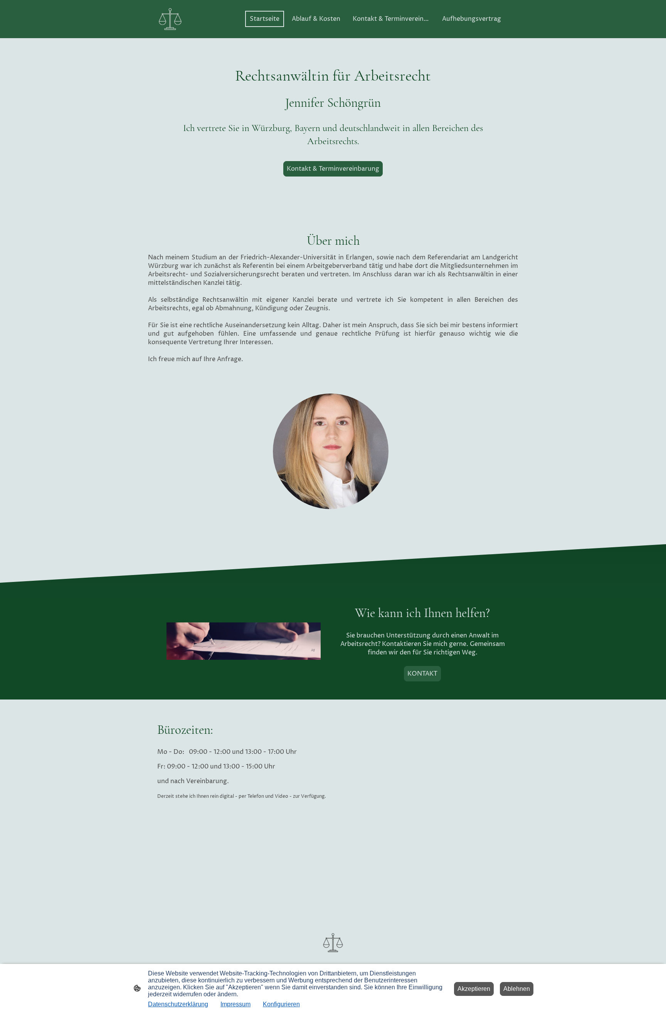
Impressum (235, 1004)
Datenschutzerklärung (178, 1004)
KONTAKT (422, 673)
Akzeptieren (473, 988)
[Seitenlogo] (170, 19)
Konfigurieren (281, 1004)
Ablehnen (516, 988)
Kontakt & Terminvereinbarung (333, 169)
